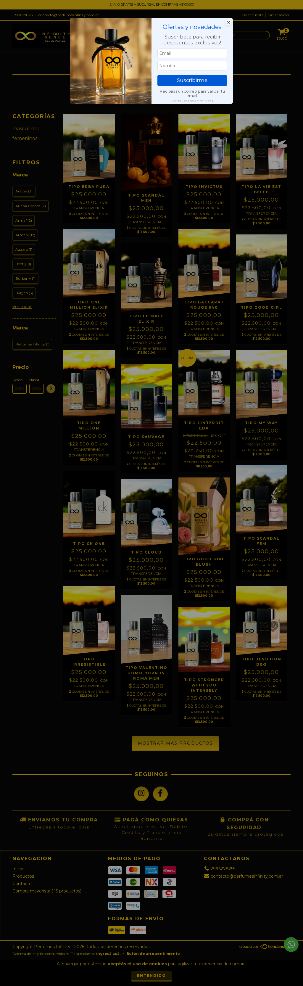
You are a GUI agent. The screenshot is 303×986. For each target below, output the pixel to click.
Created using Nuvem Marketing (192, 100)
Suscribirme (192, 80)
